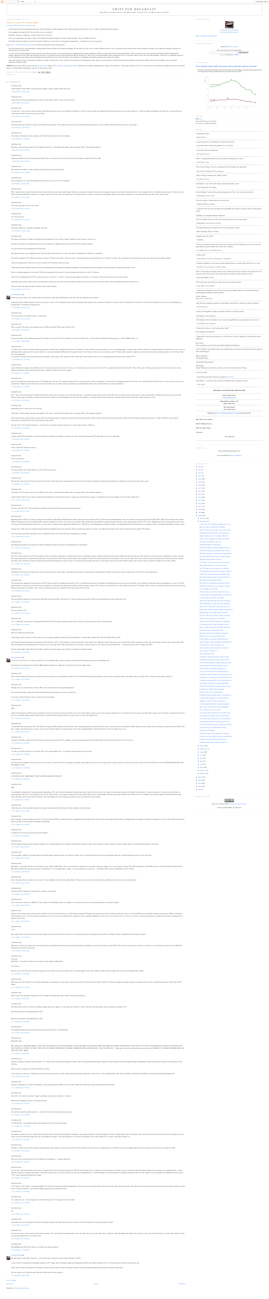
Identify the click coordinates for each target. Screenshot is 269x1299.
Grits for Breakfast (134, 9)
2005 (200, 783)
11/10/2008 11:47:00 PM (20, 484)
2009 (200, 512)
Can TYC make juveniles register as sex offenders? (214, 568)
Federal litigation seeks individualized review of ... (215, 666)
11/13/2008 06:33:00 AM (20, 1126)
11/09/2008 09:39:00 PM (20, 172)
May (201, 761)
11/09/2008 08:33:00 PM (20, 139)
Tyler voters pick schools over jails (210, 710)
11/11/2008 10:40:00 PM (20, 905)
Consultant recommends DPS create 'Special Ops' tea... (216, 680)
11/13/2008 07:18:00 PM (20, 1151)
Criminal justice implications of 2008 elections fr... (215, 698)
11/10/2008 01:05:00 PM (20, 330)
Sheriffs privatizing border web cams (210, 559)
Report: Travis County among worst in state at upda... (215, 530)
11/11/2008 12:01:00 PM (20, 575)
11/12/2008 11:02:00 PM (20, 1115)
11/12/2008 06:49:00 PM (20, 1033)
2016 (200, 491)
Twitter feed (229, 377)
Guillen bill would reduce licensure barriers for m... (215, 660)
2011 (200, 506)
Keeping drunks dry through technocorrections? (214, 612)
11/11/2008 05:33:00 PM (20, 768)
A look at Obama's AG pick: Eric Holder (212, 598)
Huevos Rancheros (236, 455)
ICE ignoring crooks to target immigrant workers (214, 624)
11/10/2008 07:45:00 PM (20, 428)
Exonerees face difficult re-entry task (210, 542)
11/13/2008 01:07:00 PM (20, 1140)
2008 (200, 516)
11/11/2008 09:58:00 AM (20, 537)
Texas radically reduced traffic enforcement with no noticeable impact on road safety (226, 66)
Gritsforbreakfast (16, 294)
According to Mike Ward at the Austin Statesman (21, 25)
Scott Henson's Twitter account (207, 36)
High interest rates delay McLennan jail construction (215, 601)
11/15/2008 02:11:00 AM (20, 1214)
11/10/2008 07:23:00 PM (20, 373)
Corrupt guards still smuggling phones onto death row (216, 595)
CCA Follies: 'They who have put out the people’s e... (216, 562)
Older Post (182, 1284)
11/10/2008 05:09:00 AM (20, 208)
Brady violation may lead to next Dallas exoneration (215, 627)
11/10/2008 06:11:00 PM (20, 359)
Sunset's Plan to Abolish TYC (208, 651)
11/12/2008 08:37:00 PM (20, 1104)
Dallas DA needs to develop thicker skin (211, 630)
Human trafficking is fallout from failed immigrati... (215, 604)
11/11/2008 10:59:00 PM (20, 921)
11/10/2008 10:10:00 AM (20, 308)
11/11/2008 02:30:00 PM (20, 602)
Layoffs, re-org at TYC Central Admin (211, 692)
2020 (200, 479)
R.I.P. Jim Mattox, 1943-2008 (208, 589)
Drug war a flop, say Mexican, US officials (212, 527)
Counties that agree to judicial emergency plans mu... (215, 548)
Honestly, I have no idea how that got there (212, 636)
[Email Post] (39, 72)
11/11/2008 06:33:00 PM (20, 800)
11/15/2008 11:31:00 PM (20, 1250)
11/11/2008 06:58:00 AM (20, 500)
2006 (200, 780)
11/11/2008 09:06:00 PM (20, 847)
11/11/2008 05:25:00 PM (20, 754)
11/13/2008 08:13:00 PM (20, 1162)
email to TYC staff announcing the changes (22, 45)
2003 (200, 789)
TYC (13, 74)
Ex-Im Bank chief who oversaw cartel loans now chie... (216, 724)
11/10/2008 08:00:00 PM (20, 439)
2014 (200, 497)
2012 (200, 503)
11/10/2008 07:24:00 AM (20, 220)
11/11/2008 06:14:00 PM (20, 779)
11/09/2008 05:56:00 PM (20, 103)
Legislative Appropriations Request (67, 66)
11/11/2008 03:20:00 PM (20, 700)
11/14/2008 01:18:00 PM (20, 1203)
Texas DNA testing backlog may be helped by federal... (216, 674)
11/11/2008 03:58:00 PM (20, 732)
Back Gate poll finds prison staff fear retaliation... (214, 633)
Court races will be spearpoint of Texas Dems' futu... (215, 713)
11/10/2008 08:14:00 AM (20, 289)
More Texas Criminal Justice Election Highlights (214, 707)
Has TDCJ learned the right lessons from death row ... (216, 577)
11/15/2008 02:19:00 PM (20, 1225)
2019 (200, 482)
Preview (222, 55)
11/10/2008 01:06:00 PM (20, 341)
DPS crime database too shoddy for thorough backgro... (216, 553)
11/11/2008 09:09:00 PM (20, 858)
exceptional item (42, 66)
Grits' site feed (233, 46)
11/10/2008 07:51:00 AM (20, 231)
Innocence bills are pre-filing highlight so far (213, 668)
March (202, 767)
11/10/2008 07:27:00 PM (20, 387)
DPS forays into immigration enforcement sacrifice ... (215, 583)
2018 (200, 485)
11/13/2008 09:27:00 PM (20, 1191)
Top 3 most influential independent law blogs (227, 413)
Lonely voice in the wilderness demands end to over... (216, 524)
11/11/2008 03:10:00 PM (20, 668)
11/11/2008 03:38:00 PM (20, 718)
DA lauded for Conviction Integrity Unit (212, 645)
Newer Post (9, 1284)
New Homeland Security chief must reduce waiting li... (216, 571)
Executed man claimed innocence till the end (213, 739)
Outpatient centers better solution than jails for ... (214, 742)
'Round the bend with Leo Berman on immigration (215, 621)
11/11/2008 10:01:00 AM (20, 548)
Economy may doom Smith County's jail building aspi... (216, 736)
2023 (200, 470)
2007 (200, 777)
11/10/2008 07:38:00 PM (20, 400)
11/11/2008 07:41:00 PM (20, 811)
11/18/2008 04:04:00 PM (20, 1275)
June (201, 758)
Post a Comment (11, 1280)
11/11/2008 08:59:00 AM (20, 511)
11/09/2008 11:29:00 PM (20, 184)
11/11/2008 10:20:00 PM (20, 872)
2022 (200, 473)
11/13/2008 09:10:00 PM (20, 1178)
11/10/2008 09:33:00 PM (20, 450)
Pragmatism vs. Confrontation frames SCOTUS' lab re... (216, 677)
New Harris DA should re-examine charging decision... (216, 663)
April (202, 764)
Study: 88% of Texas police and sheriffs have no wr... (215, 606)
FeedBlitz (236, 55)
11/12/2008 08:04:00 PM (20, 1088)
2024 (200, 467)
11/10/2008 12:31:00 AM (20, 197)
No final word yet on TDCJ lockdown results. (213, 727)
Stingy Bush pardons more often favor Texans (213, 565)
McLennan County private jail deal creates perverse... (215, 550)
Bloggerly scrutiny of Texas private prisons (212, 701)
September (203, 749)
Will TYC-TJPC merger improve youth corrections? (215, 615)
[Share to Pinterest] (49, 72)
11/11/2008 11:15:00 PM (20, 937)
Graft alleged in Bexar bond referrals (211, 580)
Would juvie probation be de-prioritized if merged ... (215, 586)
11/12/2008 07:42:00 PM (20, 1053)
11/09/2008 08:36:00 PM (20, 150)
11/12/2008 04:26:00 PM (20, 999)
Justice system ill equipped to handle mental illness (215, 539)
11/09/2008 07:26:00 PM (20, 116)
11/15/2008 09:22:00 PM (20, 1239)
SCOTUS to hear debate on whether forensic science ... (216, 686)
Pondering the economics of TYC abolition (212, 618)
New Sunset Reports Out (207, 654)
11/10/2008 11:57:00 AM (20, 319)
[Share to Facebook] (47, 72)
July (201, 755)
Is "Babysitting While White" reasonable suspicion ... (215, 704)
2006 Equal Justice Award (229, 398)
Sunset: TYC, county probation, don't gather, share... (215, 574)
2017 (200, 488)
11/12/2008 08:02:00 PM (20, 1076)
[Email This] (41, 72)
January (202, 773)
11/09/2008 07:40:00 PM (20, 128)
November (203, 521)
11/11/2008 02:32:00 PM (20, 613)
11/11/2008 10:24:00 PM (20, 883)
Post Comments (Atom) (22, 1288)
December (203, 518)
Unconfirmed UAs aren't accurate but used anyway (214, 716)
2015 (200, 494)
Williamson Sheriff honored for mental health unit (214, 533)
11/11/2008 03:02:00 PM (20, 652)
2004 (200, 786)
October (202, 746)
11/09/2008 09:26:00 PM (20, 161)
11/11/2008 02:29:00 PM (20, 591)
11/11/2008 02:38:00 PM (20, 624)
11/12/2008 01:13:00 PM (20, 974)
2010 (200, 509)
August (202, 752)
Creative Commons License (238, 804)
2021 (200, 476)
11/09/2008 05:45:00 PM (20, 92)
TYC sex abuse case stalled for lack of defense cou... (215, 592)
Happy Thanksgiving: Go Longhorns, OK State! (214, 536)
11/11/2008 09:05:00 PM (20, 836)
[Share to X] (45, 72)
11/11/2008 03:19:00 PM (20, 679)
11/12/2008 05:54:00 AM (20, 951)
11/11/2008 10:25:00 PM (20, 894)
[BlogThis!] (43, 72)
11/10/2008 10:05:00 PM (20, 462)
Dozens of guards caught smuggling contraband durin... (216, 642)
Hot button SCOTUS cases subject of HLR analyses (215, 556)
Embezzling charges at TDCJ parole (210, 545)
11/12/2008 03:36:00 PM (20, 987)
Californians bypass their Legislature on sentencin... (215, 733)
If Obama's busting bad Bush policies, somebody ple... (216, 695)
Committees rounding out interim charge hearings (214, 657)
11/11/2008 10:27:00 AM (20, 564)
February (203, 770)
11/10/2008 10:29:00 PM (20, 473)
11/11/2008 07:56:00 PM (20, 824)
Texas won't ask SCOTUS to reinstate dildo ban (214, 671)
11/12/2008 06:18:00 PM (20, 1022)
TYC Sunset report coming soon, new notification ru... (216, 719)
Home (96, 1284)
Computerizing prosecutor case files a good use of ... (215, 722)
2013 (200, 500)
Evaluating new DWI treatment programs (212, 689)
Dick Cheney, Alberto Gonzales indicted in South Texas (216, 610)
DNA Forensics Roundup (207, 730)
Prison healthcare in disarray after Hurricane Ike (214, 639)
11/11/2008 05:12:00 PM (20, 743)
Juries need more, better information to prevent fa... (215, 648)
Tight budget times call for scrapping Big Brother (214, 683)
